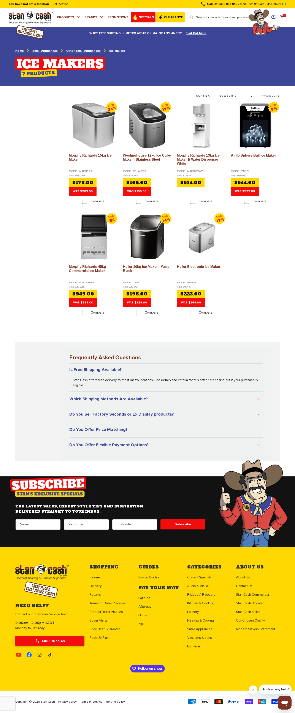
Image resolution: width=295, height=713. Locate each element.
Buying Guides (148, 577)
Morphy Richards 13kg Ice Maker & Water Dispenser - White (198, 159)
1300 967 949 (53, 641)
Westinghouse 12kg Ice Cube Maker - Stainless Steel (147, 157)
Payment (96, 577)
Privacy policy (67, 701)
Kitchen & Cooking (200, 603)
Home (19, 50)
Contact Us (244, 586)
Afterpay (144, 606)
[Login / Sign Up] (273, 17)
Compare (98, 201)
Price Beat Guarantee (105, 629)
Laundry (193, 612)
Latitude (144, 598)
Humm (143, 615)
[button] (69, 17)
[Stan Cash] (8, 15)
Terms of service (91, 701)
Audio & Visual (198, 586)
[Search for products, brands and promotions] (192, 17)
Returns (95, 594)
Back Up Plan (99, 637)
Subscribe (183, 524)
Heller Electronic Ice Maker (198, 267)
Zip (140, 624)
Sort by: (203, 95)
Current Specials (199, 577)
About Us (243, 577)
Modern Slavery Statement (255, 629)
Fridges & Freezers (201, 594)
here (211, 380)
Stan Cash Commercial (253, 594)
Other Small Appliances (83, 50)
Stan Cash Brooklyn (250, 603)
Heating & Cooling (200, 620)
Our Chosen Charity (250, 620)
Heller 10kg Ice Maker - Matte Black (146, 269)
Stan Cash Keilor (248, 612)
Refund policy (115, 701)
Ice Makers (117, 50)
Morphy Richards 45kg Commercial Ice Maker (87, 269)
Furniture (193, 646)
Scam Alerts (99, 620)
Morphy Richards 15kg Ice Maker (90, 157)
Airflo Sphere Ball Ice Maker (253, 155)
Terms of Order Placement (109, 603)
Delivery (96, 586)
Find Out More (196, 33)
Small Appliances (45, 50)
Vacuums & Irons (199, 637)
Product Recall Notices (106, 612)
